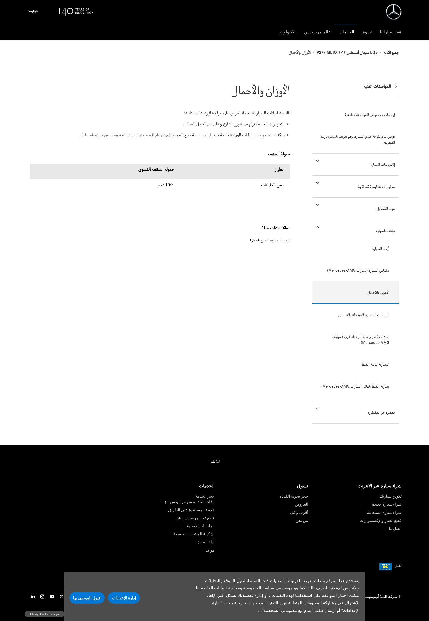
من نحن (301, 520)
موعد (210, 550)
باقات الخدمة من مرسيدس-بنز (189, 501)
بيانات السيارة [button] (385, 230)
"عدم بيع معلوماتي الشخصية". (287, 610)
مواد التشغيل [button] (386, 208)
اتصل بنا (395, 528)
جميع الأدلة (391, 52)
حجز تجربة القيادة (294, 496)
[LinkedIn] (33, 596)
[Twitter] (62, 596)
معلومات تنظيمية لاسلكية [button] (376, 186)
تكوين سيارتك (391, 496)
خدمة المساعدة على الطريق (191, 510)
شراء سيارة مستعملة (384, 512)
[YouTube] (52, 596)
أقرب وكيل (299, 512)
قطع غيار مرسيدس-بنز (195, 518)
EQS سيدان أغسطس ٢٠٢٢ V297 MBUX (347, 52)
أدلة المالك (205, 542)
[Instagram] (42, 596)
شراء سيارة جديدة (387, 504)
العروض (301, 504)
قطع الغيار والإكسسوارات (381, 520)
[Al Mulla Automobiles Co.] (394, 12)
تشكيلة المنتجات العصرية (194, 534)
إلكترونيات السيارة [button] (382, 164)
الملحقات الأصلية (200, 526)
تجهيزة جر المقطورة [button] (381, 412)
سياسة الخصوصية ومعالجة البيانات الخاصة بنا (235, 588)
